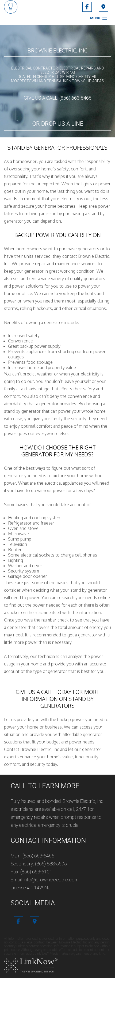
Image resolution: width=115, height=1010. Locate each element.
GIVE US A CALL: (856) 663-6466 (57, 98)
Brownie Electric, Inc (57, 50)
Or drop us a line (57, 123)
